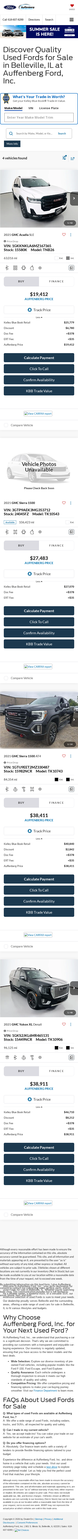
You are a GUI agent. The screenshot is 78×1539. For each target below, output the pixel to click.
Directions (34, 19)
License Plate (49, 108)
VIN (30, 108)
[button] (13, 20)
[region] (39, 335)
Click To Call (39, 369)
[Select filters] (64, 158)
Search (62, 133)
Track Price (42, 310)
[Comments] (71, 267)
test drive (51, 1466)
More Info (12, 143)
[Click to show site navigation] (71, 20)
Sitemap (39, 1519)
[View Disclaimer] (40, 268)
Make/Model (13, 108)
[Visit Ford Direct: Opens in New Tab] (22, 1530)
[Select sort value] (71, 158)
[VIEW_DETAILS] (39, 467)
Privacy (48, 1519)
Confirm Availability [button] (39, 380)
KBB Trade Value (39, 391)
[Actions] (70, 234)
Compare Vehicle (22, 425)
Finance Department (45, 1390)
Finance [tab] (56, 281)
